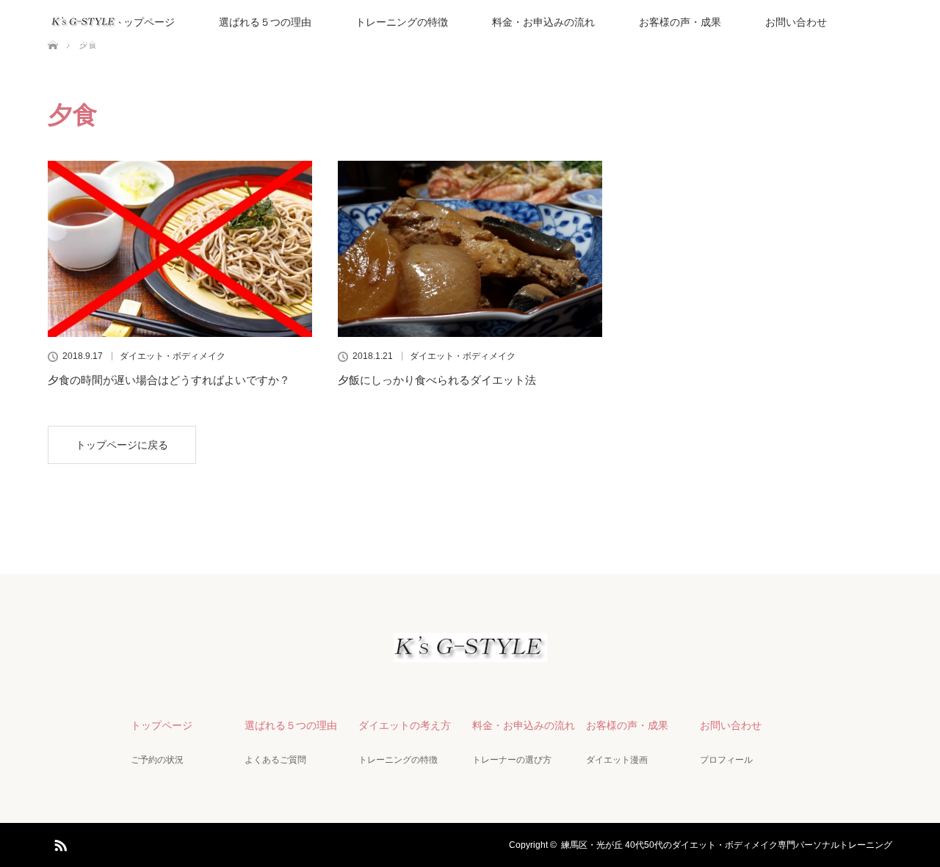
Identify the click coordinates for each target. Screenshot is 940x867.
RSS (59, 843)
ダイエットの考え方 (404, 725)
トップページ (144, 22)
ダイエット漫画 (617, 760)
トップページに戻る (122, 445)
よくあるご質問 (275, 760)
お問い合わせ (796, 22)
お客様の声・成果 (680, 22)
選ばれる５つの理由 (265, 22)
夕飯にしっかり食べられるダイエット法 (437, 380)
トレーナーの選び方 (512, 760)
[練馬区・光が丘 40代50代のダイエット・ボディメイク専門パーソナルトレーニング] (470, 649)
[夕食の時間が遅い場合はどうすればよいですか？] (180, 249)
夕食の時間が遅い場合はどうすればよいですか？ (169, 380)
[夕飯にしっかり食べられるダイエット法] (470, 249)
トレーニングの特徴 (401, 22)
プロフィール (726, 760)
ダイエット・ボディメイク (172, 356)
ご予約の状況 (157, 760)
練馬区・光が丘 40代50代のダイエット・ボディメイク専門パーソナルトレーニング (726, 845)
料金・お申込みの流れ (543, 22)
